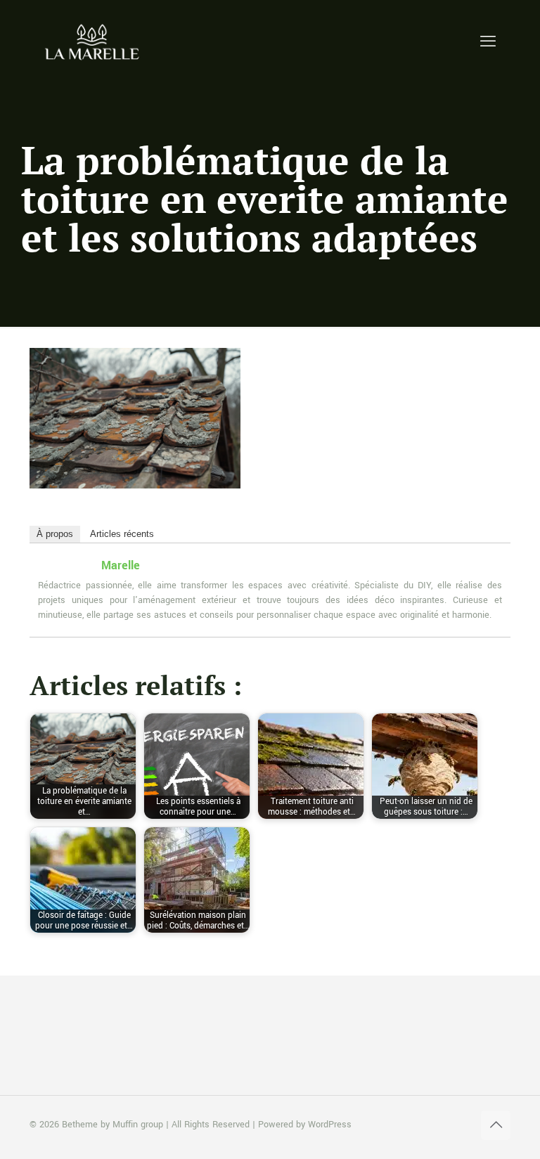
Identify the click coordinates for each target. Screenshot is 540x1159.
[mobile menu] (488, 42)
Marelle (120, 565)
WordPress (330, 1124)
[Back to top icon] (495, 1125)
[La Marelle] (93, 42)
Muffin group (137, 1124)
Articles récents (122, 534)
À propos (55, 534)
